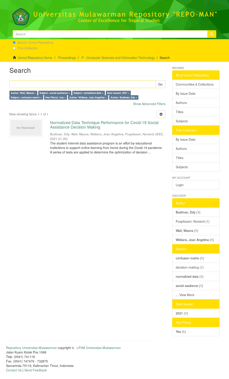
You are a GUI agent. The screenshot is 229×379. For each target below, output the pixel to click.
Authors (181, 102)
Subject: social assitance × (55, 93)
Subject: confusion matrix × (26, 97)
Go (160, 84)
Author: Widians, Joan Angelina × (88, 97)
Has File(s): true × (55, 97)
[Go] (211, 34)
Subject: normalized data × (88, 93)
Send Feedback (35, 370)
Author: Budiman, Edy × (123, 97)
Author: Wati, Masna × (23, 93)
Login (180, 185)
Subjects (182, 121)
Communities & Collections (195, 84)
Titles (179, 112)
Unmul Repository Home (35, 57)
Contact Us (14, 370)
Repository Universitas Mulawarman (31, 347)
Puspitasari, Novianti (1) (193, 221)
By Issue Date (185, 93)
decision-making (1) (190, 267)
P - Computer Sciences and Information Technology (118, 57)
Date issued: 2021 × (118, 93)
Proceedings (67, 57)
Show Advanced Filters (149, 103)
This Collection (27, 48)
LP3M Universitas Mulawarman (99, 347)
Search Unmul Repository (35, 42)
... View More (185, 295)
